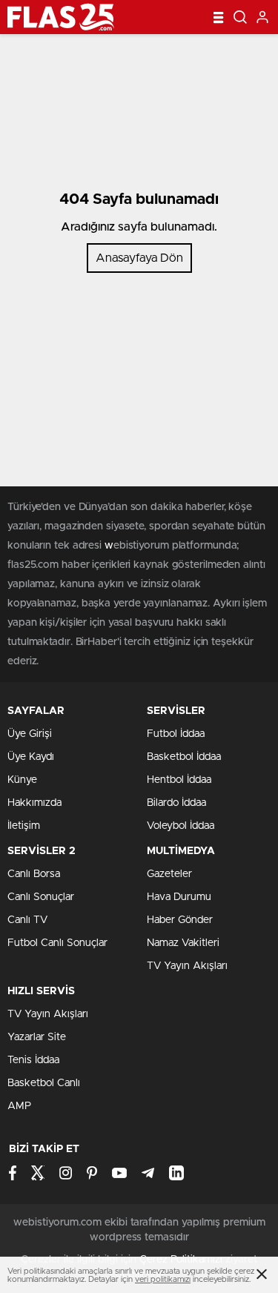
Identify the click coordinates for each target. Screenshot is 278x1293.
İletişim (23, 826)
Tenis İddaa (33, 1060)
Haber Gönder (180, 920)
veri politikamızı (163, 1279)
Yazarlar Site (36, 1037)
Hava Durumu (179, 897)
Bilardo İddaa (176, 803)
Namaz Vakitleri (183, 943)
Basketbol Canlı (43, 1083)
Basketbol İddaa (184, 757)
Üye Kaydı (30, 757)
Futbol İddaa (176, 734)
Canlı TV (27, 920)
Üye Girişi (29, 734)
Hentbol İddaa (179, 780)
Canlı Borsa (33, 874)
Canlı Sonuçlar (40, 897)
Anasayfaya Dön (139, 258)
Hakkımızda (34, 803)
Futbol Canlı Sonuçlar (57, 943)
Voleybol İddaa (180, 826)
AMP (19, 1106)
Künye (22, 780)
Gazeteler (169, 874)
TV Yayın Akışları (187, 966)
